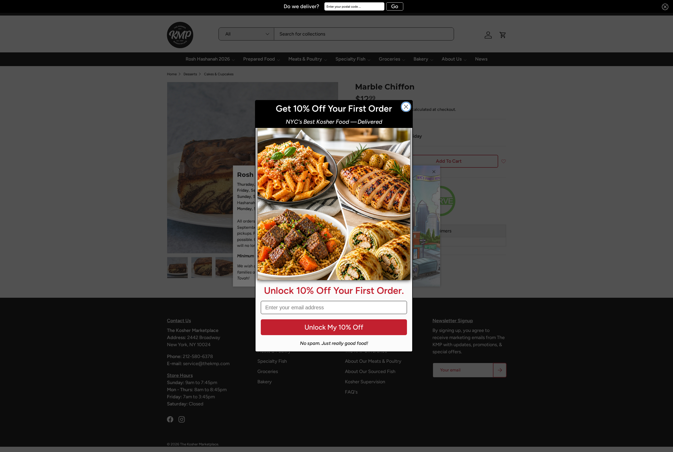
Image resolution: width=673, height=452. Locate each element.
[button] (664, 7)
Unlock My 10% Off (333, 327)
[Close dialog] (406, 106)
